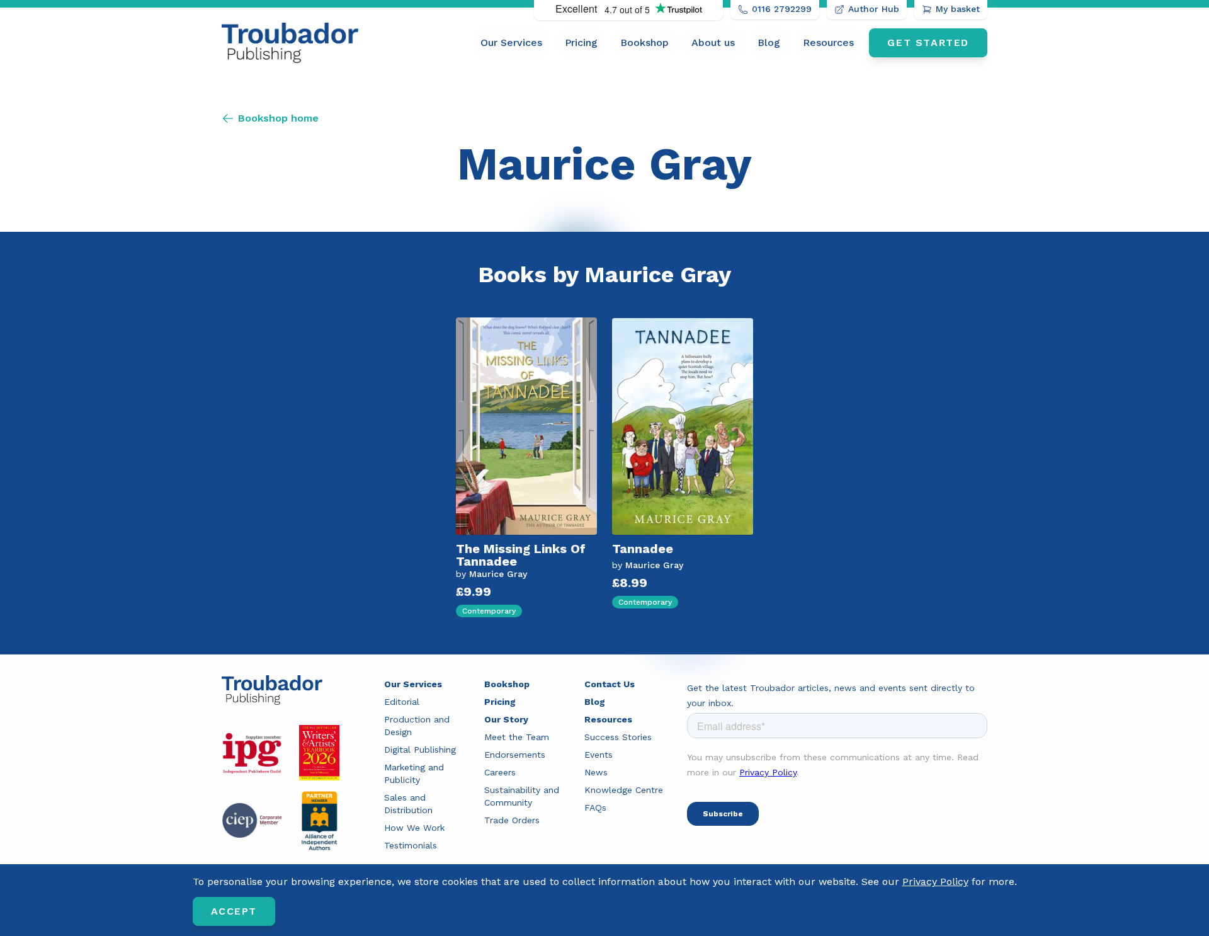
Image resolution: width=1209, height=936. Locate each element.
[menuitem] (511, 43)
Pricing (581, 43)
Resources (828, 43)
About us (713, 43)
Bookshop (644, 43)
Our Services (511, 43)
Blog (769, 43)
